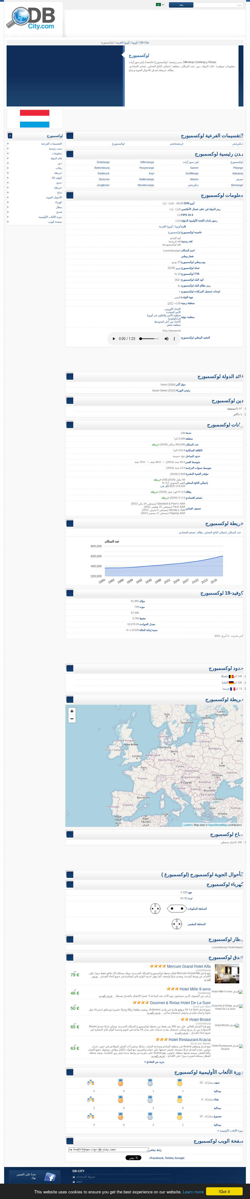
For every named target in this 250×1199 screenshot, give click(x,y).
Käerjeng (237, 173)
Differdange (188, 62)
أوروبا (178, 226)
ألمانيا (225, 682)
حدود (59, 182)
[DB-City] (30, 29)
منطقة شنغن (174, 324)
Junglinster (103, 185)
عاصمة (198, 232)
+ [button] (71, 711)
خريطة (163, 70)
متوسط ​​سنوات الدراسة (198, 467)
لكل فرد (164, 485)
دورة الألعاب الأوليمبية (50, 216)
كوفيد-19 (57, 177)
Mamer (194, 179)
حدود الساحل (193, 456)
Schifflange (192, 173)
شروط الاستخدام (85, 1176)
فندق (155, 70)
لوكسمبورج (139, 55)
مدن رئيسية (55, 148)
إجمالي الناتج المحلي (197, 482)
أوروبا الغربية (166, 226)
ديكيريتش (237, 143)
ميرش (239, 179)
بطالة (188, 491)
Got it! (224, 1191)
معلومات (57, 153)
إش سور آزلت (136, 62)
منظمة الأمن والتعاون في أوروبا (164, 315)
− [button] (71, 719)
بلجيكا (225, 676)
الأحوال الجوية (143, 70)
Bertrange (237, 185)
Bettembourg (102, 167)
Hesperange (146, 167)
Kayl (151, 173)
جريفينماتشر (177, 143)
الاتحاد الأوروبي (173, 308)
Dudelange (200, 62)
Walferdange (146, 179)
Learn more (193, 1191)
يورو (178, 267)
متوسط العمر (193, 462)
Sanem (194, 167)
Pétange (212, 62)
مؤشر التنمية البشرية (197, 473)
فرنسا (226, 688)
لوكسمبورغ (161, 62)
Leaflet (188, 825)
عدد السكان (192, 444)
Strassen (104, 179)
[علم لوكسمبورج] (35, 126)
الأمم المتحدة (173, 312)
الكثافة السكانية (194, 450)
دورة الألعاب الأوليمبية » (230, 1130)
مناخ (131, 70)
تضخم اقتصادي (194, 497)
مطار (59, 207)
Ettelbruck (104, 173)
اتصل (79, 1181)
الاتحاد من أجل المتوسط (167, 321)
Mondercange (146, 185)
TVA (196, 273)
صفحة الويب (55, 221)
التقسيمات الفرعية (51, 143)
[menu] (160, 4)
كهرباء (58, 202)
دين (198, 66)
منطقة (189, 438)
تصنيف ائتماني (193, 508)
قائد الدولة (208, 66)
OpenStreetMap (217, 825)
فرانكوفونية (174, 318)
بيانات (59, 168)
